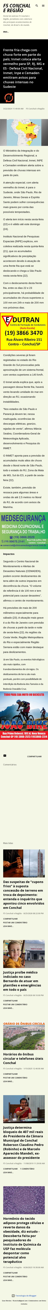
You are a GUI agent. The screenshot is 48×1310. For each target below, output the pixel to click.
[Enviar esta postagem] (4, 756)
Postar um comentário (15, 922)
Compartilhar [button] (34, 756)
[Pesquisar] (36, 4)
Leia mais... (8, 926)
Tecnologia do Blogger (25, 1295)
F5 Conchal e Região (17, 7)
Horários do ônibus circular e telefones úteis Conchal (23, 1058)
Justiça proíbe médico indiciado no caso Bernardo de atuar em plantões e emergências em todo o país (22, 981)
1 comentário (27, 1168)
